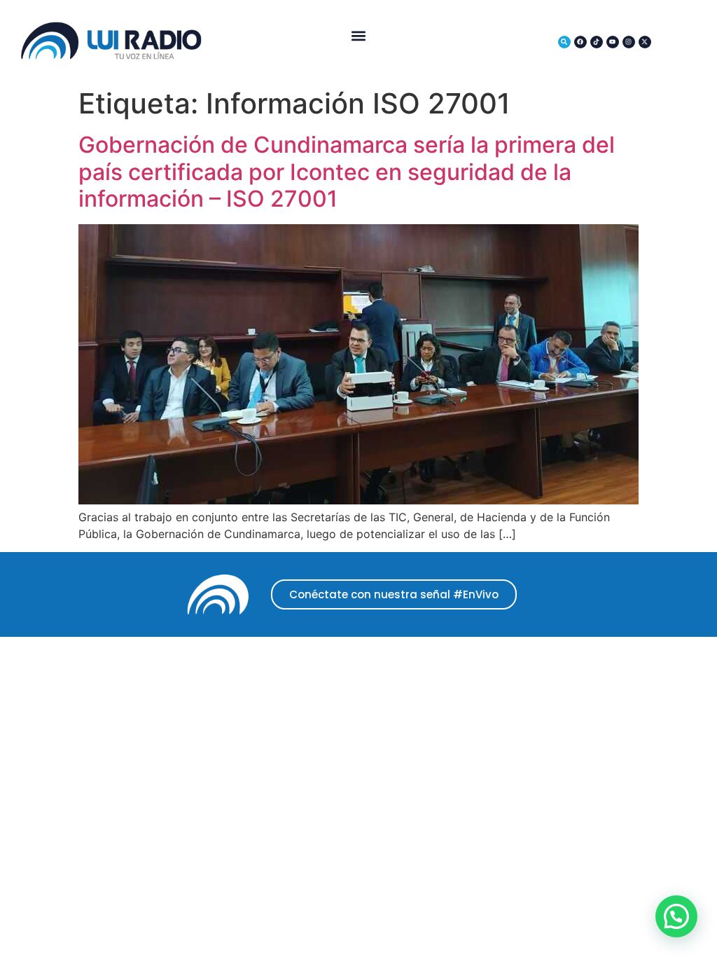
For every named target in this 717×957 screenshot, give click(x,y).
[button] (358, 35)
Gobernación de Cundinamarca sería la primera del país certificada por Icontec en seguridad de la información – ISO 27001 (346, 171)
